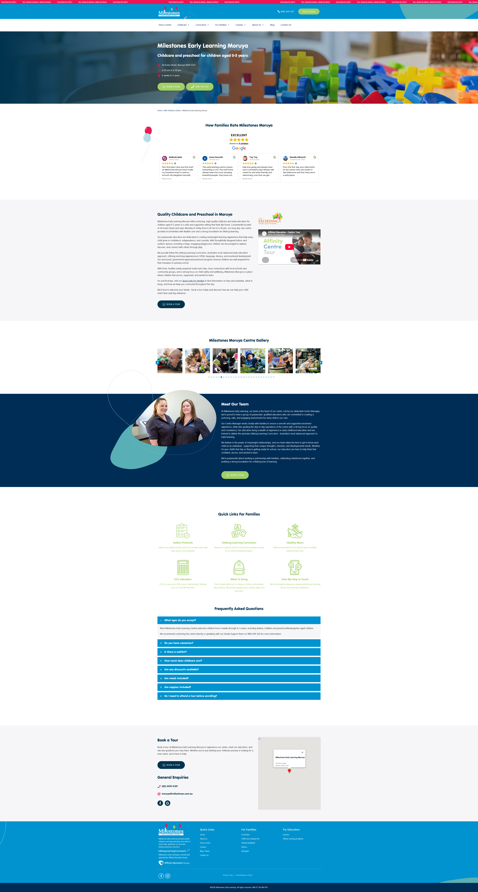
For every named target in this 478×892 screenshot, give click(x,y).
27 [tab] (273, 377)
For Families (220, 25)
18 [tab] (251, 377)
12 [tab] (236, 377)
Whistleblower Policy (244, 875)
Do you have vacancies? (178, 643)
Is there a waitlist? (175, 651)
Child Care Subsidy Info (250, 839)
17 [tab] (248, 377)
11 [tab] (234, 377)
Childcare (182, 25)
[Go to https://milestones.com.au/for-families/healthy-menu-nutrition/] (295, 538)
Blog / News (205, 851)
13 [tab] (239, 377)
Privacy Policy (228, 875)
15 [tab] (243, 377)
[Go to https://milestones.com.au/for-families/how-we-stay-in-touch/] (295, 575)
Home (159, 111)
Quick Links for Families (193, 281)
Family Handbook (248, 843)
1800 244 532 (254, 634)
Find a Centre (165, 25)
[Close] (302, 752)
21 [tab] (258, 377)
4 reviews (243, 143)
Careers (239, 25)
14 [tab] (241, 377)
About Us (256, 25)
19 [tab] (253, 377)
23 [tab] (263, 377)
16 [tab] (246, 377)
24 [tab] (266, 377)
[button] (157, 362)
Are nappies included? (177, 687)
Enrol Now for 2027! (63, 2)
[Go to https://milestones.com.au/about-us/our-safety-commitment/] (183, 538)
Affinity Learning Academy (293, 839)
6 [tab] (221, 377)
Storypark (245, 851)
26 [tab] (271, 377)
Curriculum (201, 25)
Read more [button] (166, 179)
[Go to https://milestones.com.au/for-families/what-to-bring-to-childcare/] (239, 576)
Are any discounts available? (181, 669)
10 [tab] (231, 377)
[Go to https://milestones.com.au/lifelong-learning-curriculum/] (239, 538)
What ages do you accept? (180, 620)
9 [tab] (229, 377)
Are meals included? (176, 678)
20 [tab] (256, 377)
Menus (244, 847)
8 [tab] (226, 377)
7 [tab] (224, 377)
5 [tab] (219, 377)
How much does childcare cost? (183, 660)
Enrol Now (245, 835)
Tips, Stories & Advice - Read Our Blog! (35, 2)
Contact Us (286, 25)
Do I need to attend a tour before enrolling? (190, 696)
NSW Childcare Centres (172, 111)
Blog (272, 25)
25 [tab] (268, 377)
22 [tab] (261, 377)
